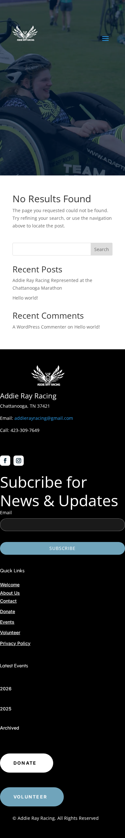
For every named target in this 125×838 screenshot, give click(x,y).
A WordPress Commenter (39, 327)
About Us (10, 593)
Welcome (10, 584)
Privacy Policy (15, 643)
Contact (8, 601)
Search (101, 249)
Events (7, 622)
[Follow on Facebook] (5, 461)
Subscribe (62, 548)
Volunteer (10, 632)
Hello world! (25, 298)
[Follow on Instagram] (18, 461)
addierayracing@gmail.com (43, 418)
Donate (7, 611)
